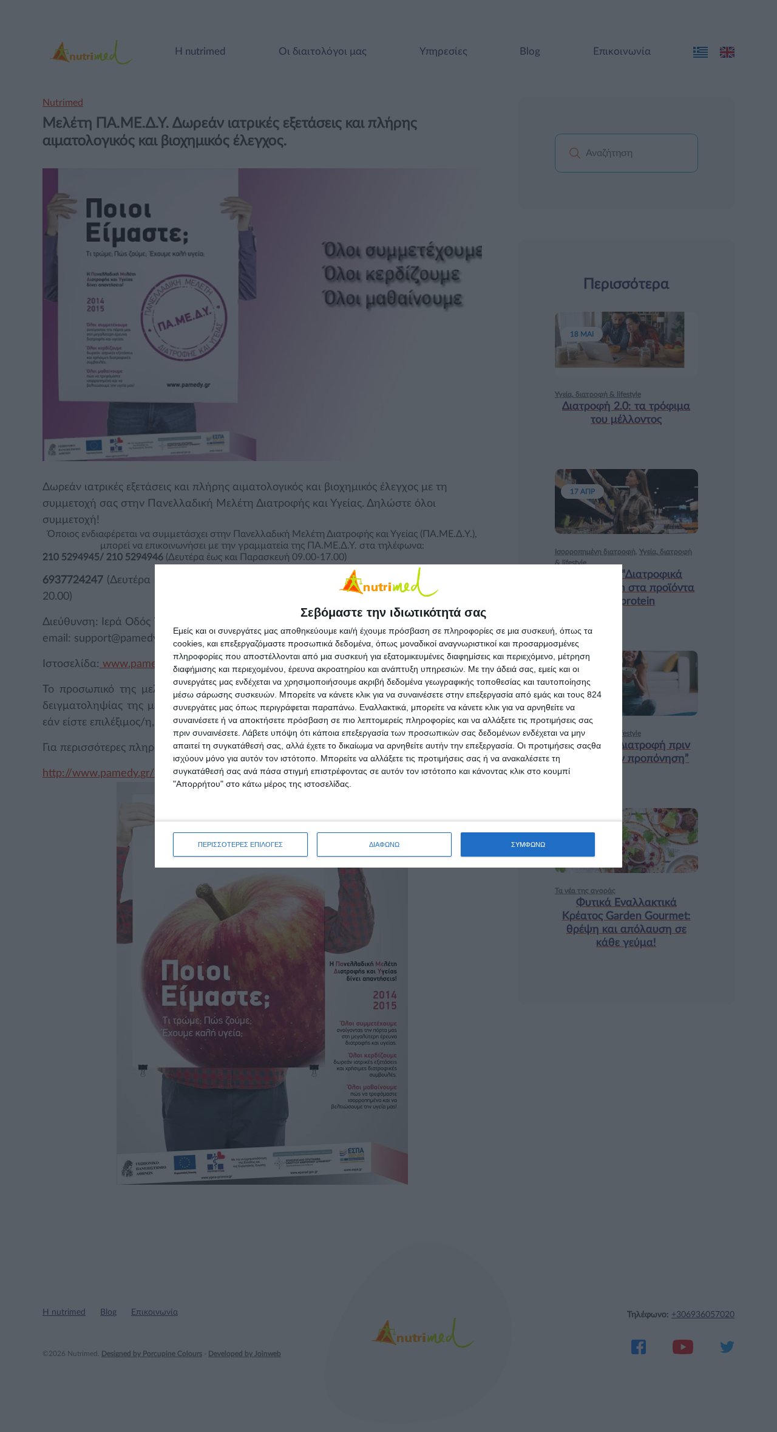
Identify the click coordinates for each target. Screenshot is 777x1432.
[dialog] (388, 716)
